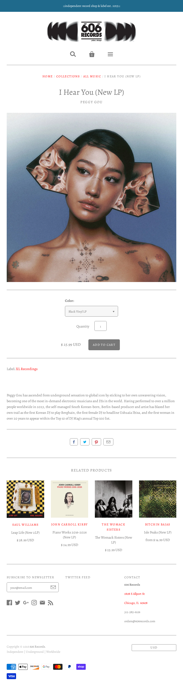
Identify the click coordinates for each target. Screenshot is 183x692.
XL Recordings (26, 369)
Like (74, 441)
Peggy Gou (91, 102)
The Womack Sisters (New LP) (113, 540)
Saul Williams (25, 525)
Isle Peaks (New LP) (157, 532)
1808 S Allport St (134, 594)
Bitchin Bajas (157, 524)
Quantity (82, 326)
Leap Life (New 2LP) (25, 532)
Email (108, 441)
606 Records (37, 647)
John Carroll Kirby (69, 524)
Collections (68, 76)
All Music (92, 76)
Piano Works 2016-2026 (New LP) (69, 535)
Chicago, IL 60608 (136, 603)
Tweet (84, 441)
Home (47, 76)
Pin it (96, 441)
